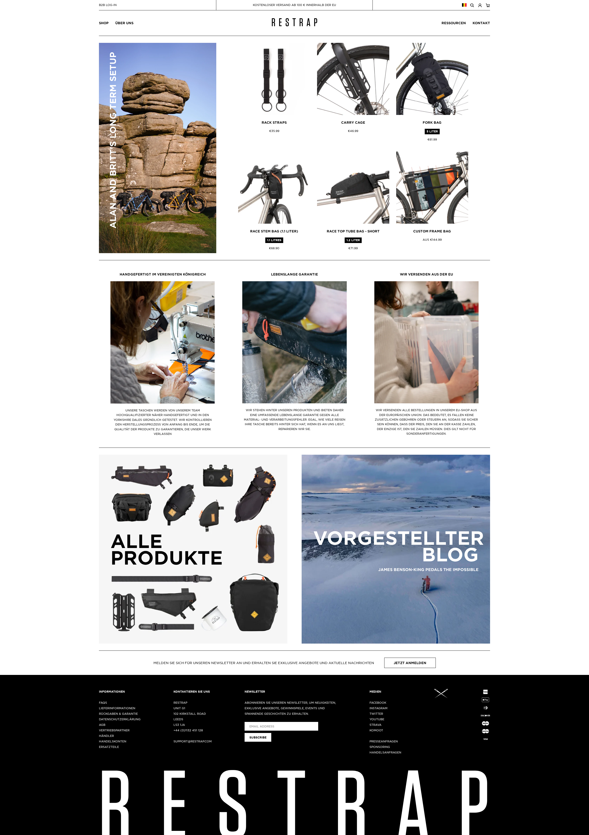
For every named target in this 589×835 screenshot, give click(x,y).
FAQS (103, 702)
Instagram (378, 708)
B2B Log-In (108, 5)
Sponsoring (380, 747)
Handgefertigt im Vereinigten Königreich (163, 274)
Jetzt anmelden (410, 663)
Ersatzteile (109, 747)
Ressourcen (454, 23)
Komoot (376, 730)
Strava (375, 725)
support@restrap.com (192, 741)
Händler (106, 736)
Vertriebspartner (114, 730)
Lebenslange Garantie (294, 274)
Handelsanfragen (385, 752)
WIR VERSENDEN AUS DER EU (426, 274)
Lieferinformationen (117, 708)
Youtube (377, 719)
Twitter (376, 713)
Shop (104, 23)
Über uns (124, 23)
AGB (102, 725)
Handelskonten (112, 741)
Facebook (378, 702)
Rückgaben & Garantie (118, 713)
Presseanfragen (384, 741)
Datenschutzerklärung (120, 719)
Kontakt (481, 23)
